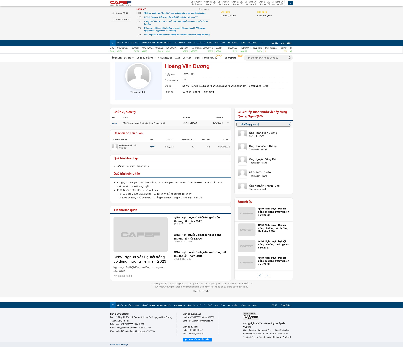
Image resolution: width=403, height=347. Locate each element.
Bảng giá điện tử (122, 13)
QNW (114, 123)
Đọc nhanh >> (204, 9)
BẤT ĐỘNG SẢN (148, 43)
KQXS (177, 57)
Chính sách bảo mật (119, 344)
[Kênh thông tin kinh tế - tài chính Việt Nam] (121, 3)
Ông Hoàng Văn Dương (263, 132)
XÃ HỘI (120, 43)
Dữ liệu (275, 43)
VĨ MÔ (209, 43)
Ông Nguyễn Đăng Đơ (262, 159)
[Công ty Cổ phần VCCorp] (251, 319)
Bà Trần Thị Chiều (260, 172)
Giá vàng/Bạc (165, 57)
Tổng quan (116, 57)
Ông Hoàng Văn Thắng (263, 146)
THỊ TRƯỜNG (232, 43)
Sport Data (230, 57)
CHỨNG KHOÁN (132, 43)
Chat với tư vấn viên (198, 340)
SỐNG (243, 43)
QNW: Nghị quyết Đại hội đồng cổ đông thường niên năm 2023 (140, 259)
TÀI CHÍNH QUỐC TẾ (196, 43)
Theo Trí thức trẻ (201, 291)
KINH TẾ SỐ (220, 43)
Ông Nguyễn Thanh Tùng (264, 185)
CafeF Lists (286, 43)
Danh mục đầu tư (122, 20)
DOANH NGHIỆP (164, 43)
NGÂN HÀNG (179, 43)
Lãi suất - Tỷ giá (191, 57)
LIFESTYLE (252, 43)
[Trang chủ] (112, 43)
